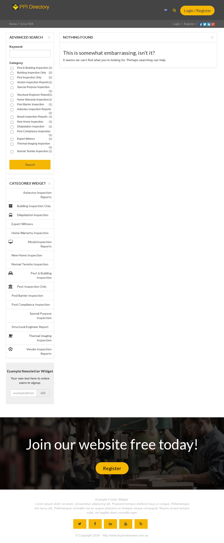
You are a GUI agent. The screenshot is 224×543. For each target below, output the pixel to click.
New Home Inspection (27, 255)
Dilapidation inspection (32, 215)
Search (30, 164)
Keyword (16, 46)
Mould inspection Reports (40, 244)
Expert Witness (22, 224)
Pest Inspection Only (31, 286)
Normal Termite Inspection (30, 264)
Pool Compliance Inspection (31, 304)
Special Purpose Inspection (41, 316)
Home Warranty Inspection (30, 233)
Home (13, 24)
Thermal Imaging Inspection (40, 338)
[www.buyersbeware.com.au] (32, 7)
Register (189, 24)
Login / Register (197, 10)
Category (16, 63)
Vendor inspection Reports (39, 351)
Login (176, 24)
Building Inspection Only (34, 206)
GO (43, 393)
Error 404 (27, 24)
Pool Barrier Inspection (27, 295)
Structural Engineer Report (30, 327)
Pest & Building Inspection (41, 275)
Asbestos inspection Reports (37, 195)
